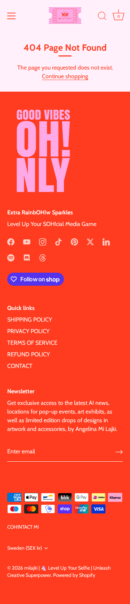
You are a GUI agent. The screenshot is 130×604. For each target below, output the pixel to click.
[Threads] (42, 257)
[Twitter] (90, 241)
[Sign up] (119, 452)
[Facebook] (10, 241)
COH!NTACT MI (23, 527)
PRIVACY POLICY (28, 331)
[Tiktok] (58, 241)
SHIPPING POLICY (29, 319)
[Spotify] (10, 257)
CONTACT (19, 365)
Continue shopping (65, 76)
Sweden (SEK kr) (24, 548)
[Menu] (12, 16)
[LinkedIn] (106, 241)
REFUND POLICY (28, 354)
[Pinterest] (74, 241)
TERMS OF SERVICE (32, 342)
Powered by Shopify (74, 575)
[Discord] (26, 257)
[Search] (102, 17)
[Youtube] (26, 241)
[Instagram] (42, 241)
